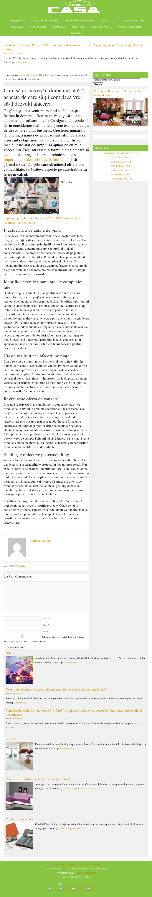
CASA (22, 74)
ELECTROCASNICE (101, 26)
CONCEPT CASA (120, 157)
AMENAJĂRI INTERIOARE (45, 20)
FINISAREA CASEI (120, 165)
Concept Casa (76, 8)
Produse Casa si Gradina (130, 26)
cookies (65, 868)
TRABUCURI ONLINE (120, 178)
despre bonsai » (66, 748)
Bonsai (10, 739)
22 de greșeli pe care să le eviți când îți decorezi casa (119, 93)
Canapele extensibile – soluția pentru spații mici (38, 779)
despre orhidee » (70, 662)
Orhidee (11, 653)
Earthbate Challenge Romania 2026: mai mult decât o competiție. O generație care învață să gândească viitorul (73, 47)
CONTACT (71, 864)
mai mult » (22, 62)
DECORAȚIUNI (108, 20)
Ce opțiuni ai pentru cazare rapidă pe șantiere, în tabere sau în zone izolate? (57, 689)
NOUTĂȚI (76, 32)
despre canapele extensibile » (79, 788)
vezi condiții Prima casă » (72, 828)
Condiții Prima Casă (19, 819)
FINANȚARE (78, 26)
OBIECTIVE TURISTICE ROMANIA (120, 153)
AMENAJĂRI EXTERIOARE (79, 20)
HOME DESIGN (17, 20)
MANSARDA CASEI (120, 170)
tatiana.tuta (17, 53)
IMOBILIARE (59, 26)
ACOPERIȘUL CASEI (120, 161)
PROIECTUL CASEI (120, 174)
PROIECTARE (17, 26)
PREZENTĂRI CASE (133, 20)
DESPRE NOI (58, 864)
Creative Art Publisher (86, 872)
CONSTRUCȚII (38, 26)
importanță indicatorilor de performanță (36, 159)
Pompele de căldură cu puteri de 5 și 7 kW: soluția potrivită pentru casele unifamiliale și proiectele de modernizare (74, 712)
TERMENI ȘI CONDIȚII (89, 864)
